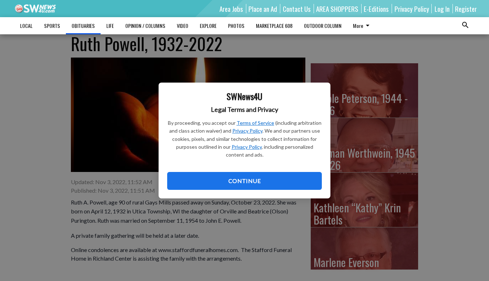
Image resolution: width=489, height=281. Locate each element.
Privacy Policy (247, 131)
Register (466, 8)
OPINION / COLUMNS (145, 25)
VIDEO (182, 25)
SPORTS (52, 25)
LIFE (110, 25)
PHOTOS (236, 25)
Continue (244, 180)
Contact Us (297, 8)
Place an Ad (262, 8)
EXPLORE (208, 25)
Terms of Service (255, 123)
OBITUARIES (83, 25)
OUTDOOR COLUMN (323, 25)
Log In (442, 8)
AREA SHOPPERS (337, 8)
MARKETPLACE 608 (274, 25)
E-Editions (376, 8)
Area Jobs (231, 8)
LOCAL (26, 25)
